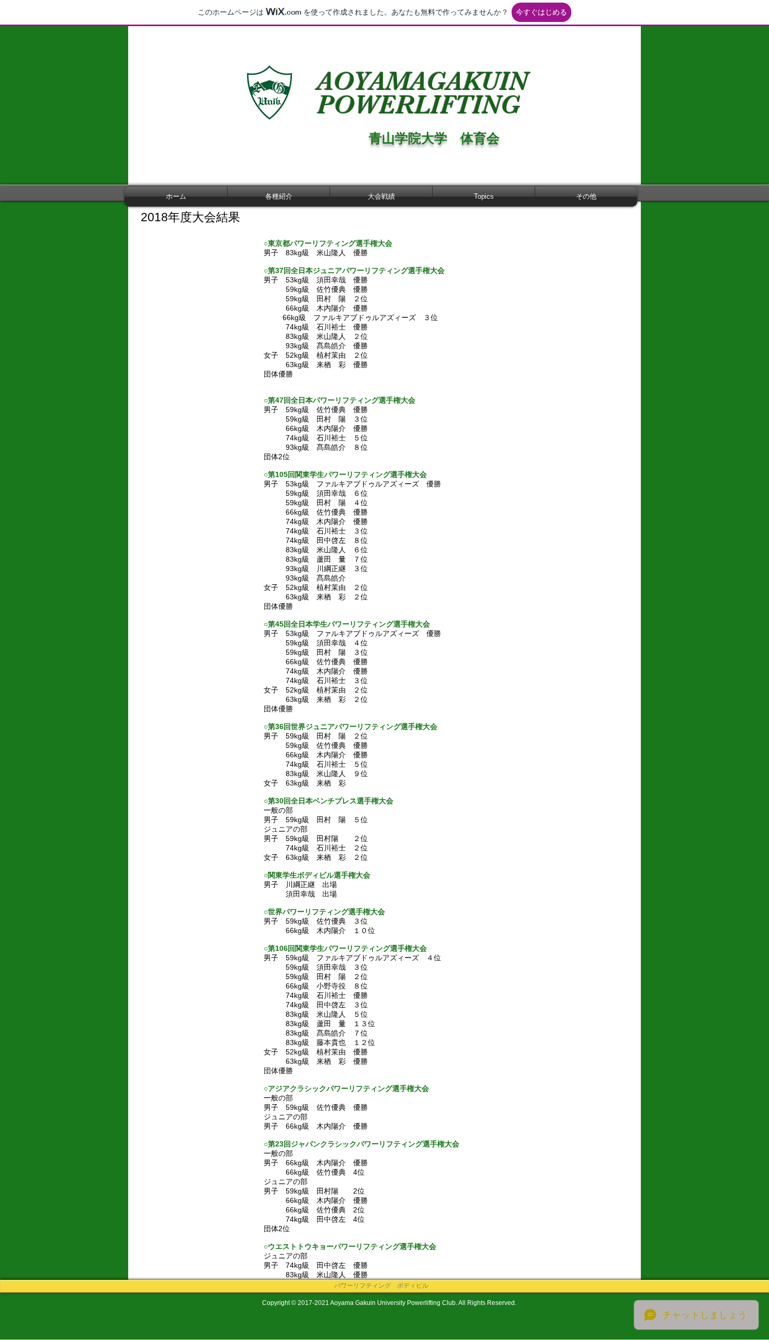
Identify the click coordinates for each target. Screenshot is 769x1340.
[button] (279, 197)
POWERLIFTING (422, 105)
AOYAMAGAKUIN (422, 81)
